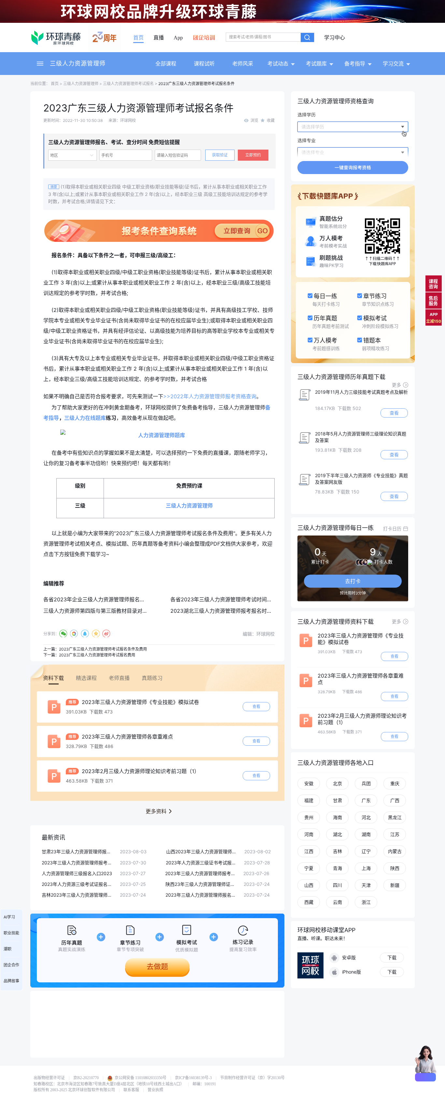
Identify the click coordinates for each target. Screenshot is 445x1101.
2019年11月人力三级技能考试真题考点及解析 (361, 392)
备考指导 (354, 63)
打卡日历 (392, 528)
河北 (366, 817)
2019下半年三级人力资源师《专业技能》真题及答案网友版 (361, 479)
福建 (308, 800)
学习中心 (334, 37)
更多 (396, 385)
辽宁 (366, 851)
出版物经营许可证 (49, 1078)
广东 (366, 800)
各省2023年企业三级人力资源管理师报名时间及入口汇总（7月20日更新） (130, 599)
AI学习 (9, 917)
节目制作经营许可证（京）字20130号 (252, 1078)
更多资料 (156, 811)
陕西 (394, 868)
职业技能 (11, 933)
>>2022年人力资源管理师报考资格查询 (209, 396)
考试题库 (316, 63)
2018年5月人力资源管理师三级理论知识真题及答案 (360, 437)
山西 (308, 885)
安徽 (308, 783)
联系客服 (131, 1090)
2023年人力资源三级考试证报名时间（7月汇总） (77, 884)
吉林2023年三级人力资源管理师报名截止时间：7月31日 (77, 895)
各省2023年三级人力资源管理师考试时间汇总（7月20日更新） (244, 599)
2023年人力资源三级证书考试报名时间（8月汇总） (201, 862)
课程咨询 (433, 283)
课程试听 (204, 63)
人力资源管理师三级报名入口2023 (77, 873)
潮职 (7, 949)
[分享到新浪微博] (106, 633)
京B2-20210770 (86, 1078)
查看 (256, 706)
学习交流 (393, 63)
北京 (337, 783)
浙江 (366, 902)
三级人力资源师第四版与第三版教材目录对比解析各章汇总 (111, 611)
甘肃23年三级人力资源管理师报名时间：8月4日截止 (77, 851)
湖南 (366, 834)
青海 (337, 868)
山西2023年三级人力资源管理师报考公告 (202, 851)
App (178, 37)
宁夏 (308, 868)
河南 (308, 834)
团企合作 (11, 964)
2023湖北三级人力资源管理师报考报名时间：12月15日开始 (239, 611)
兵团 (366, 783)
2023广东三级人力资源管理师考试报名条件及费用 (103, 649)
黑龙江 (395, 817)
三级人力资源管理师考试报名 (128, 83)
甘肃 (337, 800)
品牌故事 (11, 980)
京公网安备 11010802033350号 (140, 1078)
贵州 (308, 817)
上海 (366, 868)
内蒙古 (395, 851)
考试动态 (277, 63)
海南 (337, 817)
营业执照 (155, 1090)
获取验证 (220, 155)
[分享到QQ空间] (96, 633)
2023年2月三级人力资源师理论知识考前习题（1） (139, 771)
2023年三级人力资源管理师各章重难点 (126, 736)
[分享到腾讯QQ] (85, 633)
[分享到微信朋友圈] (74, 633)
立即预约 (253, 155)
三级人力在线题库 (85, 418)
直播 (158, 37)
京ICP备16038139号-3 (193, 1078)
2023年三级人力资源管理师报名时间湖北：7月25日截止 (201, 895)
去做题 (157, 966)
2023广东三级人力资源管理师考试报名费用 (97, 655)
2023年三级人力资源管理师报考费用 (77, 862)
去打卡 (353, 581)
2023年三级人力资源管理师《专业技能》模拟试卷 (139, 702)
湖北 (337, 834)
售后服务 (433, 300)
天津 (366, 885)
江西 (308, 851)
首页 (138, 37)
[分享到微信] (63, 633)
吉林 (337, 851)
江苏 (394, 834)
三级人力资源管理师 (78, 63)
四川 (337, 885)
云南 (337, 902)
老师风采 (242, 63)
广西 (394, 800)
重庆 (394, 783)
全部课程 (165, 63)
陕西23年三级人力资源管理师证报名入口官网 (201, 884)
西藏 (308, 902)
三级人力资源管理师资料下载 (335, 621)
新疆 (394, 885)
